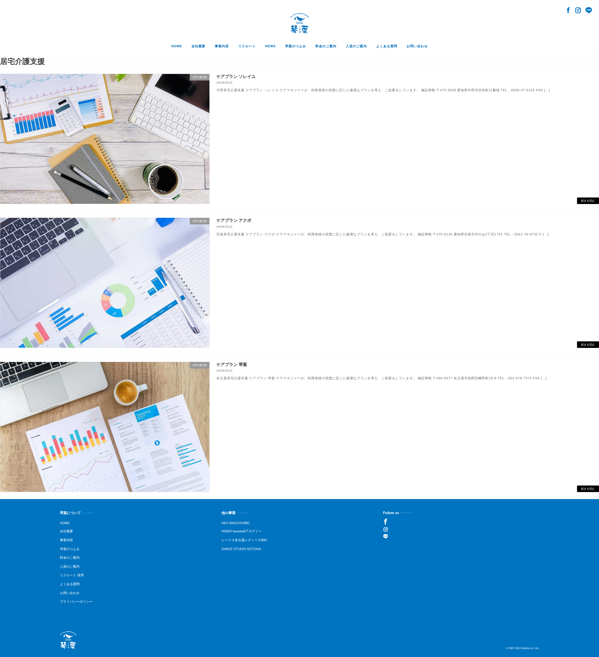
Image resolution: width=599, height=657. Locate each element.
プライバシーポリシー (76, 601)
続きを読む (588, 200)
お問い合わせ (70, 593)
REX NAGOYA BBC (236, 523)
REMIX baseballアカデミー (242, 531)
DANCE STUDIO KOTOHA (241, 549)
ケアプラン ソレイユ (236, 76)
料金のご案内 (70, 557)
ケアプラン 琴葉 (231, 364)
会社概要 (66, 531)
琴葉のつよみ (70, 549)
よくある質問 (70, 584)
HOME (65, 523)
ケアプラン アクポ (233, 220)
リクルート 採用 (72, 575)
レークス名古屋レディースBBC (244, 540)
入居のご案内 (70, 566)
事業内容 (66, 540)
